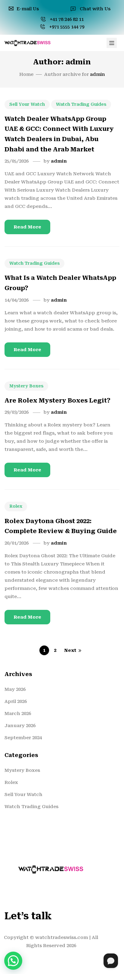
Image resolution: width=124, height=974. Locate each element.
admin (59, 161)
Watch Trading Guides (81, 104)
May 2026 (15, 689)
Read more (27, 227)
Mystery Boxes (26, 385)
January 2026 (20, 725)
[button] (13, 961)
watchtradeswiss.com (61, 937)
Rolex (15, 506)
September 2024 (23, 737)
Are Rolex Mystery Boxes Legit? (57, 400)
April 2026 (16, 701)
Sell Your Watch (27, 104)
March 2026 (18, 713)
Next (70, 650)
